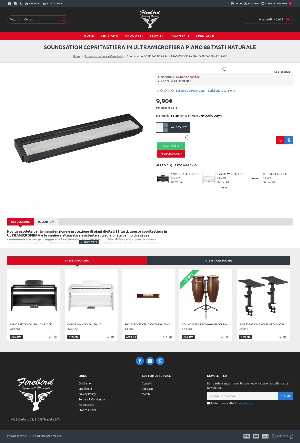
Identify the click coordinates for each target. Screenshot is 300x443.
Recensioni (46, 221)
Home (76, 56)
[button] (223, 187)
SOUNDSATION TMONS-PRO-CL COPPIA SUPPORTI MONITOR (264, 324)
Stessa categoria (218, 260)
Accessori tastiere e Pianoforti (104, 56)
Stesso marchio (77, 260)
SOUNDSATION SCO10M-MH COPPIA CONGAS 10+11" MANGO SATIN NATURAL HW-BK (206, 324)
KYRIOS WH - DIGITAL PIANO (232, 174)
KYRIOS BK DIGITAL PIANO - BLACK (185, 174)
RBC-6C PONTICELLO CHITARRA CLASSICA (278, 174)
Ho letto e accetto (231, 403)
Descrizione (20, 221)
